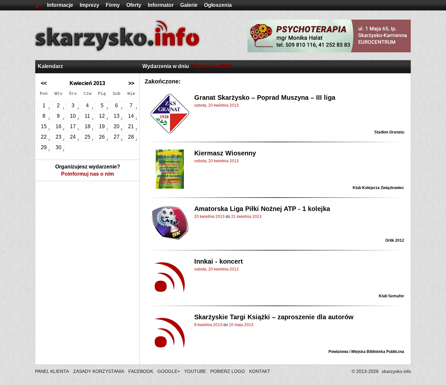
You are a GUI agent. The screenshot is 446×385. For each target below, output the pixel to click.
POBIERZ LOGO (227, 371)
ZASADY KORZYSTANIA (98, 371)
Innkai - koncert (218, 261)
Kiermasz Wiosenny (225, 153)
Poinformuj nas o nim (87, 174)
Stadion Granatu (389, 132)
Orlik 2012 (394, 240)
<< (44, 83)
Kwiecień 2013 (87, 83)
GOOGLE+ (168, 371)
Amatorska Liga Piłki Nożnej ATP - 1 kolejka (262, 208)
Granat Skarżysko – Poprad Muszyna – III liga (264, 97)
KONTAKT (259, 371)
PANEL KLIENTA (52, 371)
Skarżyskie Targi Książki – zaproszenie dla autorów (274, 317)
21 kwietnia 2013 (246, 216)
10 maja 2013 (241, 325)
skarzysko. (396, 371)
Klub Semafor (391, 296)
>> (131, 83)
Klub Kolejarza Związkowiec (378, 187)
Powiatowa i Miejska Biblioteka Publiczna (366, 351)
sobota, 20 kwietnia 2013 (216, 105)
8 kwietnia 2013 (208, 325)
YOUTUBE (195, 371)
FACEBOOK (140, 371)
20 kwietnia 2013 (209, 216)
